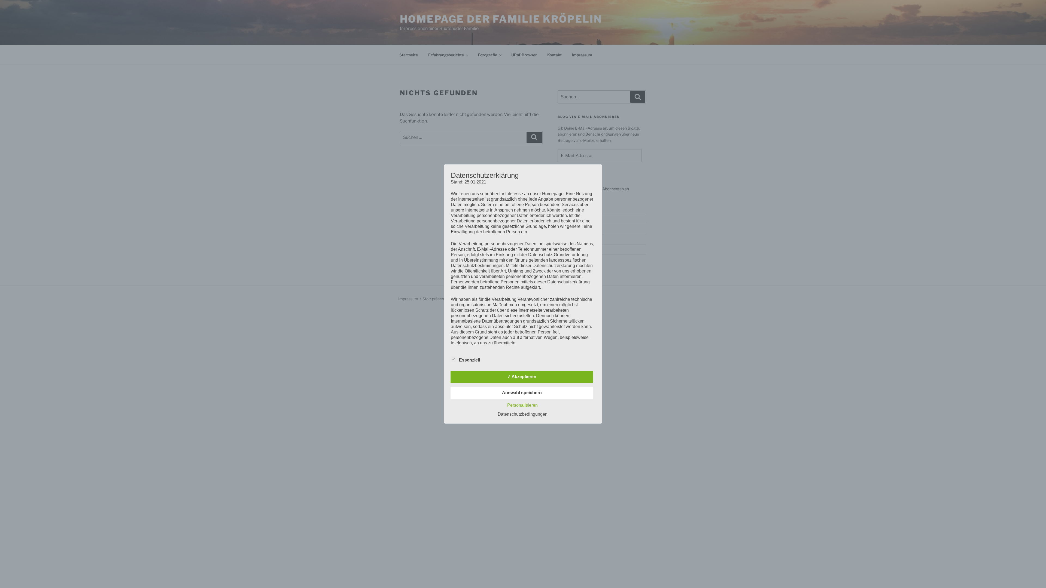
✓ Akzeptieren (521, 376)
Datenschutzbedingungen (523, 414)
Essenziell (469, 360)
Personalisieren (522, 405)
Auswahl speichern (522, 392)
